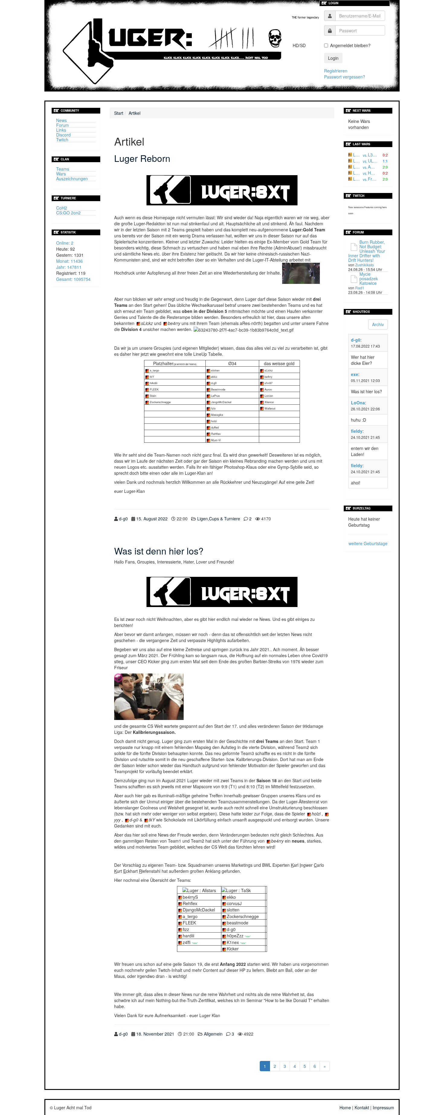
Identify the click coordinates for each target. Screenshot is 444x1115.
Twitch (62, 140)
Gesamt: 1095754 (73, 279)
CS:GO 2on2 (68, 213)
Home (345, 1107)
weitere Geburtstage (368, 543)
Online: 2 (64, 243)
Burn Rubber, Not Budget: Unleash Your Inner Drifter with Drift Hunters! (366, 251)
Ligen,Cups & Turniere (218, 519)
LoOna (358, 403)
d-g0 (123, 519)
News (61, 120)
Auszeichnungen (72, 178)
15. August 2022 (152, 519)
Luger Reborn (142, 158)
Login (333, 58)
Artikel (134, 113)
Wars (61, 174)
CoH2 (61, 208)
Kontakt (362, 1107)
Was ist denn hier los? (159, 550)
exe (354, 374)
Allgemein (213, 1034)
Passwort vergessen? (344, 77)
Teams (62, 169)
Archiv (378, 324)
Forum (62, 125)
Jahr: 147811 (69, 267)
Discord (63, 135)
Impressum (383, 1107)
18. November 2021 (155, 1034)
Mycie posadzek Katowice (368, 278)
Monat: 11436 (69, 261)
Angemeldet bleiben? (350, 45)
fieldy (356, 431)
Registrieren (335, 71)
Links (61, 130)
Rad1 (359, 287)
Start (118, 113)
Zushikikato (364, 264)
